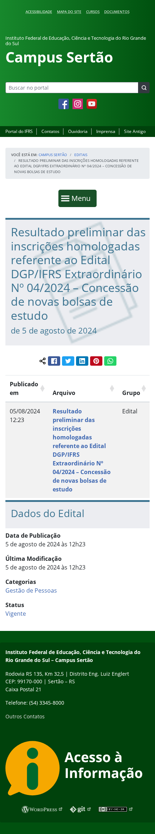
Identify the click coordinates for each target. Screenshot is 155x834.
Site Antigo (135, 131)
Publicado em (24, 388)
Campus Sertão (53, 154)
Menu (82, 198)
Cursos (92, 11)
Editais (80, 154)
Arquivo (64, 393)
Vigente (15, 614)
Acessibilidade (39, 11)
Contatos (50, 131)
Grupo (131, 393)
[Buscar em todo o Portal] (144, 87)
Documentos (116, 11)
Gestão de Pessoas (31, 590)
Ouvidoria (78, 131)
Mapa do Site (69, 11)
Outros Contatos (25, 716)
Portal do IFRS (19, 131)
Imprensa (105, 131)
